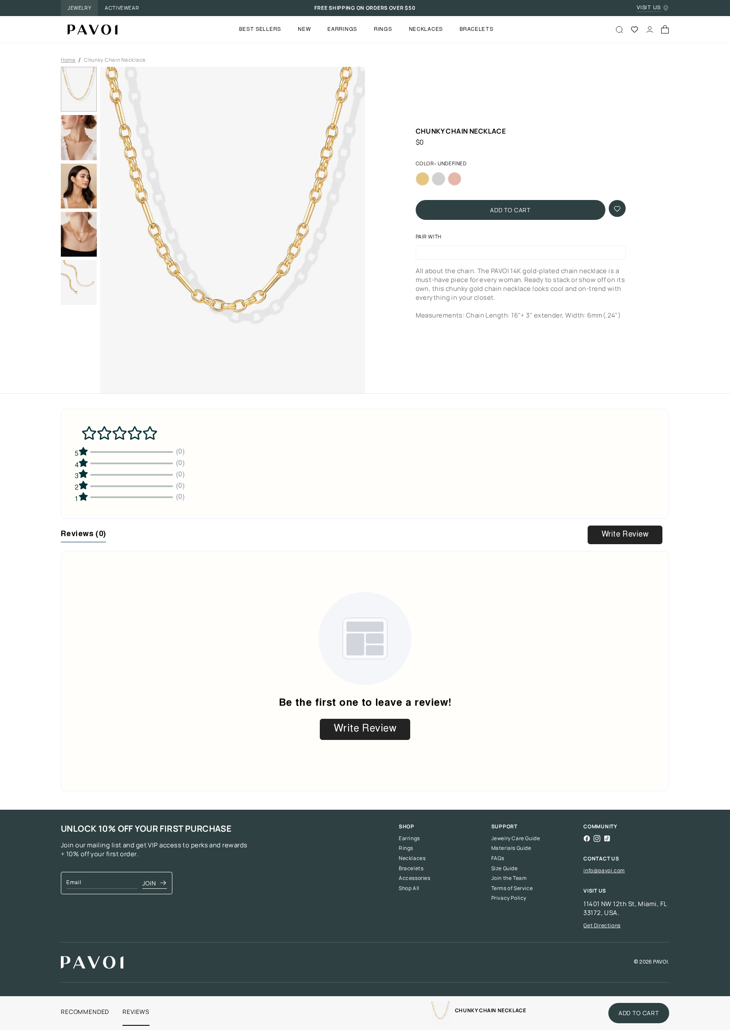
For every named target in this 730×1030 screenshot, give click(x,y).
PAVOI (660, 962)
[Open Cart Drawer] (665, 29)
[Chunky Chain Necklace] (89, 30)
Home (68, 60)
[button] (232, 232)
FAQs (497, 858)
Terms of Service (512, 888)
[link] (440, 1013)
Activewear (122, 7)
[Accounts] (650, 29)
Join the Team (509, 878)
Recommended (85, 1012)
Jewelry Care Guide (515, 838)
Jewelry (79, 7)
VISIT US (649, 8)
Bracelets (411, 868)
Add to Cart (510, 210)
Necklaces (412, 858)
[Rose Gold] (454, 179)
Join (149, 883)
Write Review (625, 535)
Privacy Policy (508, 898)
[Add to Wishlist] (617, 208)
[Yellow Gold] (422, 179)
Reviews (136, 1012)
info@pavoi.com (603, 870)
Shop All (409, 888)
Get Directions (601, 925)
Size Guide (504, 868)
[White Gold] (438, 179)
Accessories (414, 878)
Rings (406, 848)
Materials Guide (511, 848)
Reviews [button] (83, 534)
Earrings (409, 838)
